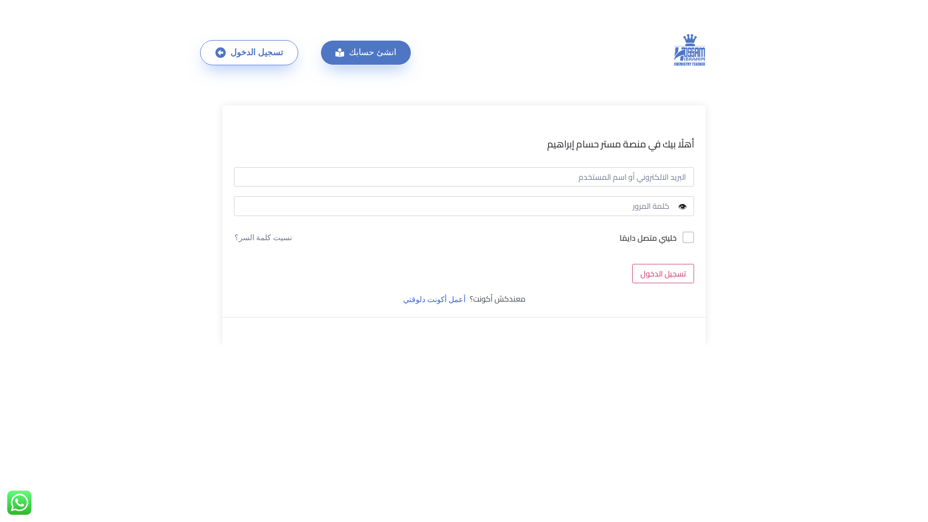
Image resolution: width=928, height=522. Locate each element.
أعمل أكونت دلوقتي (434, 299)
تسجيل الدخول (663, 273)
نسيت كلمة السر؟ (263, 237)
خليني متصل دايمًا (648, 238)
